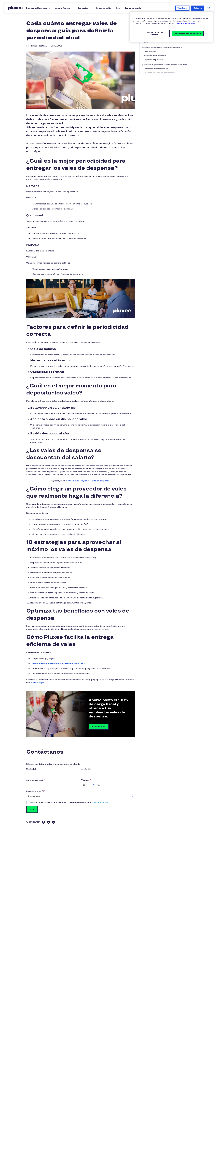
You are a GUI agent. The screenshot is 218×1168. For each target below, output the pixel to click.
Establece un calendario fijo (156, 69)
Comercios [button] (82, 8)
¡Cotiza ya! (197, 8)
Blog (118, 8)
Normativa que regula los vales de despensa (88, 481)
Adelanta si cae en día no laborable (159, 73)
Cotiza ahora (98, 726)
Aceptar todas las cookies (188, 34)
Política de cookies (186, 23)
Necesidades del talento (155, 56)
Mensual (147, 42)
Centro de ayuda (132, 8)
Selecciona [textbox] (34, 796)
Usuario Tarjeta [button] (62, 8)
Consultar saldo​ (103, 8)
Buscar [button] (209, 8)
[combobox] (88, 785)
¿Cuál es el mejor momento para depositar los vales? (165, 65)
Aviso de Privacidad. (100, 802)
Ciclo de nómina (151, 52)
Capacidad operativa (153, 60)
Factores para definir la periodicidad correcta (162, 47)
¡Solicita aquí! (37, 683)
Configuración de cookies (154, 33)
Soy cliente (182, 8)
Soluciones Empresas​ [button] (36, 8)
